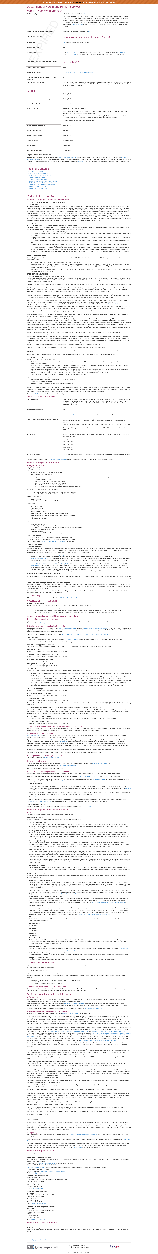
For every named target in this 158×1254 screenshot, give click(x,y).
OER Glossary (70, 414)
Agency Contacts (78, 24)
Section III (128, 788)
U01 (64, 42)
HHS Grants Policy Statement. (68, 598)
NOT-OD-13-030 (86, 806)
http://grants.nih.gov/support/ (47, 1163)
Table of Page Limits (73, 639)
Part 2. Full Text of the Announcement (38, 173)
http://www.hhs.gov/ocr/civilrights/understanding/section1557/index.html (67, 1031)
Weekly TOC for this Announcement (37, 1238)
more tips (34, 797)
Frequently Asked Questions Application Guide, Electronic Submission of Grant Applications (88, 634)
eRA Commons (35, 565)
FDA (85, 14)
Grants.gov (34, 571)
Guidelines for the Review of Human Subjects (63, 894)
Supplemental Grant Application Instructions (95, 628)
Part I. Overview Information (35, 735)
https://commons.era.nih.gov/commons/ (116, 304)
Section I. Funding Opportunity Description (41, 176)
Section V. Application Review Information (41, 183)
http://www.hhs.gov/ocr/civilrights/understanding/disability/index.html (111, 1033)
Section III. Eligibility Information (38, 179)
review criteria (97, 965)
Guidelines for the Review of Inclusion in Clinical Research (108, 902)
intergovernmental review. (51, 758)
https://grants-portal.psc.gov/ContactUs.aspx (52, 1171)
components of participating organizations (39, 801)
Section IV (81, 161)
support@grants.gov (37, 1173)
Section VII (59, 781)
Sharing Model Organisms (41, 950)
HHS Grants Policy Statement (93, 1008)
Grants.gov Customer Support (35, 1167)
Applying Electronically (98, 779)
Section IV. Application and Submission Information (43, 181)
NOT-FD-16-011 (121, 52)
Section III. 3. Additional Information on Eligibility (79, 72)
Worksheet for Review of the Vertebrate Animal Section (94, 914)
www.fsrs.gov (78, 1147)
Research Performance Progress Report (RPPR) (84, 1135)
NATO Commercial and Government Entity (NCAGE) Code (51, 564)
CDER (89, 31)
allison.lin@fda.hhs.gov (37, 1188)
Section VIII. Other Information (38, 188)
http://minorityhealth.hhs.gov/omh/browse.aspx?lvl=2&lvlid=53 (98, 1040)
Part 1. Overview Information (35, 171)
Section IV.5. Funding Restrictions (74, 1004)
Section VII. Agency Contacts (37, 186)
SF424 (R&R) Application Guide (67, 158)
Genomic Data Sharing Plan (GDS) (65, 950)
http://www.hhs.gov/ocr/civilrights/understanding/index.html (108, 1031)
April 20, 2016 (71, 52)
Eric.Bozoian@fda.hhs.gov (38, 1204)
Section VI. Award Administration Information (42, 184)
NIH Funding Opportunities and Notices (38, 1240)
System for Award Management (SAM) (41, 558)
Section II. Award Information (37, 177)
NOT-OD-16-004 (71, 54)
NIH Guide (78, 2)
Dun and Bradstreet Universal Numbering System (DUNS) (47, 555)
